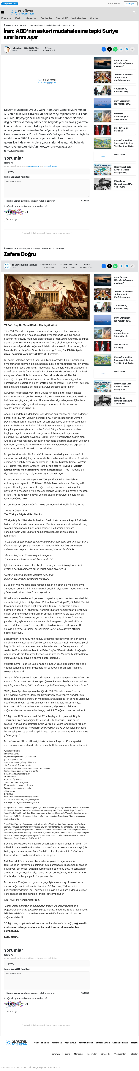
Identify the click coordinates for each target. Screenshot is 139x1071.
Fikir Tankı (22, 25)
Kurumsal (6, 18)
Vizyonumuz (70, 1043)
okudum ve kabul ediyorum (31, 201)
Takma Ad (8, 162)
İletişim (117, 4)
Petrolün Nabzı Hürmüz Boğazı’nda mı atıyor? (123, 63)
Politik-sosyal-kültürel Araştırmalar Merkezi (35, 248)
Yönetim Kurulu (86, 1043)
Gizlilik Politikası (120, 1043)
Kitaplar (94, 18)
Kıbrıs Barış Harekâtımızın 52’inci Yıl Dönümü (124, 184)
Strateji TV (62, 18)
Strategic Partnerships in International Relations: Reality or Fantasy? (123, 116)
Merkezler (31, 18)
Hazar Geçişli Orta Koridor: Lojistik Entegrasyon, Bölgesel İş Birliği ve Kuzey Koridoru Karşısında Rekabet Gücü (123, 170)
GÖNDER (85, 200)
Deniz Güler (119, 154)
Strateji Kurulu (103, 1043)
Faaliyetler (46, 18)
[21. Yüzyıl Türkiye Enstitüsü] (16, 1042)
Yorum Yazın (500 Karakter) (17, 177)
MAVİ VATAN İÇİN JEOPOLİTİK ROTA (122, 102)
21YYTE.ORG (11, 25)
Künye (110, 4)
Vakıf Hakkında (41, 1043)
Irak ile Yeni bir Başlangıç (121, 129)
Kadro (18, 18)
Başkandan (56, 1043)
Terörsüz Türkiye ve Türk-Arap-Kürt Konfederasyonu (123, 77)
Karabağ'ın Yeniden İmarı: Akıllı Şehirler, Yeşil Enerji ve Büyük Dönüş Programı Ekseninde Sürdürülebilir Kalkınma (124, 143)
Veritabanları (79, 18)
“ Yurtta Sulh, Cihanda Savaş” (121, 90)
